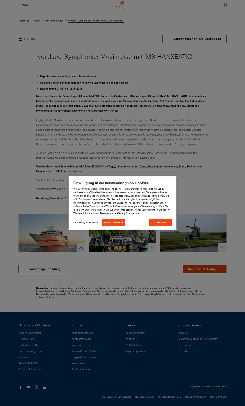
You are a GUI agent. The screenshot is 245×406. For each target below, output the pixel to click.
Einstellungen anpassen (86, 222)
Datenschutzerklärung (113, 213)
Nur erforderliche (113, 222)
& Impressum (133, 213)
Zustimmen (160, 222)
